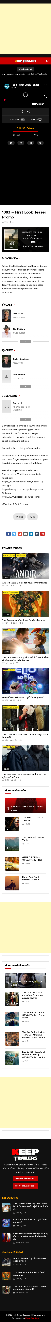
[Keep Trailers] (25, 61)
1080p (5, 555)
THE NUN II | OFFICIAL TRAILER (33, 819)
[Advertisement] (25, 29)
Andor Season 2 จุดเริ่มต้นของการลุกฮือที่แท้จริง (24, 582)
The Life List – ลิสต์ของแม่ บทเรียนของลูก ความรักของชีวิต (25, 736)
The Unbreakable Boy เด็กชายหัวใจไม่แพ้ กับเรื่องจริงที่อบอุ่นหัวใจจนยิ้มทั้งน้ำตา (25, 659)
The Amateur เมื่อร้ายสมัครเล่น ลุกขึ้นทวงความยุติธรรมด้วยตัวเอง (24, 776)
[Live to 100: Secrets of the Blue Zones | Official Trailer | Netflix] (12, 1058)
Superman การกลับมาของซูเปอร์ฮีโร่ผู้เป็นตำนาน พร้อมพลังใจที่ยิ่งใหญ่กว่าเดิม (30, 1236)
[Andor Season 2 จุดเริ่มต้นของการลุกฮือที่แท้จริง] (6, 1262)
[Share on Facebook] (8, 534)
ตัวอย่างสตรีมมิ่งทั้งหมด (25, 1186)
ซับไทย (12, 555)
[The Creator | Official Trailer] (12, 844)
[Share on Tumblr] (37, 534)
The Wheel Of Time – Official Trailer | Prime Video (33, 1015)
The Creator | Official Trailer (33, 839)
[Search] (47, 60)
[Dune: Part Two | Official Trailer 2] (12, 883)
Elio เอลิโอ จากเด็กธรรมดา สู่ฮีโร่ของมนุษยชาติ (25, 74)
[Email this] (25, 534)
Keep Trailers (32, 1318)
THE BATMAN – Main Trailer (27, 806)
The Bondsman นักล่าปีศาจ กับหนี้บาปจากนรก (23, 620)
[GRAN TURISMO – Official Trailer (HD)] (12, 864)
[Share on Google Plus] (20, 534)
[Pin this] (42, 534)
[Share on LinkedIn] (31, 534)
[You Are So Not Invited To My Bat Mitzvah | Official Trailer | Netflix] (12, 1039)
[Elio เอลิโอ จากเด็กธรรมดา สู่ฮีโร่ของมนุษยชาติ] (6, 1223)
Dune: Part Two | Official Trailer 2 (30, 878)
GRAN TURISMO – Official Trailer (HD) (32, 858)
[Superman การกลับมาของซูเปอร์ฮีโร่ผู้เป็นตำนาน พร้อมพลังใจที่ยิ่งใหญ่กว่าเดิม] (6, 1237)
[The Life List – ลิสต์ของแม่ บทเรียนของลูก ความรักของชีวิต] (12, 999)
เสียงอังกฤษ (21, 555)
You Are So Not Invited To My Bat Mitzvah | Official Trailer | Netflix (33, 1035)
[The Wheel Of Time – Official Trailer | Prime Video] (12, 1019)
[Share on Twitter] (14, 534)
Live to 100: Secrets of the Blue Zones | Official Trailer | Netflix (33, 1055)
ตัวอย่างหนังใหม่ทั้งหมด (25, 1178)
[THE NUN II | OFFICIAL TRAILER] (12, 824)
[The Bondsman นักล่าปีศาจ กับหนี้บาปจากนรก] (6, 1276)
